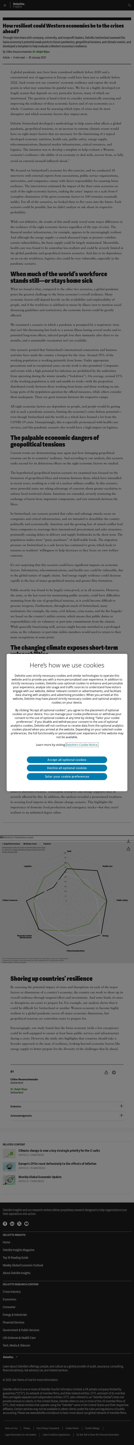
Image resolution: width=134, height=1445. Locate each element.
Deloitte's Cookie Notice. (82, 745)
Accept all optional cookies (67, 760)
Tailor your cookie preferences (67, 776)
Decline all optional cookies (67, 768)
